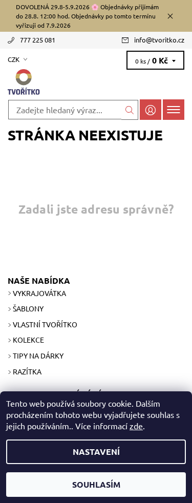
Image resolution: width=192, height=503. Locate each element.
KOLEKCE (28, 339)
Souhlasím (96, 484)
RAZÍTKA (27, 371)
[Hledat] (129, 110)
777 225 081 (37, 39)
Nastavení (96, 451)
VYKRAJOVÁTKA (39, 293)
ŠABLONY (28, 308)
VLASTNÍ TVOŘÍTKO (45, 324)
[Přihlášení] (150, 109)
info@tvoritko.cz (159, 39)
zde (136, 426)
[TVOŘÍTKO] (96, 82)
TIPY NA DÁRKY (38, 355)
